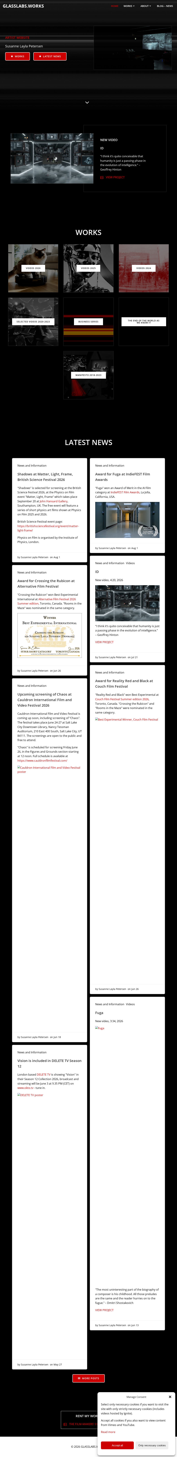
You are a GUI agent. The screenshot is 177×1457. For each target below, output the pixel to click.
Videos (130, 563)
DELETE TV (43, 1074)
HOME (114, 6)
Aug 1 (57, 557)
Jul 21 (134, 657)
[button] (170, 1397)
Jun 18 (57, 1037)
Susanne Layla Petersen (34, 557)
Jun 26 (57, 670)
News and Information (31, 465)
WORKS (128, 6)
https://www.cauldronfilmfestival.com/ (42, 760)
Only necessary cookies (152, 1445)
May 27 (58, 1364)
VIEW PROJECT (104, 642)
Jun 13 (135, 1325)
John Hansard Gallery (53, 501)
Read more (108, 1432)
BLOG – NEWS (165, 6)
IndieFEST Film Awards (125, 492)
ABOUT (145, 6)
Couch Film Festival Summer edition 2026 (122, 699)
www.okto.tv (25, 1088)
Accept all (117, 1445)
